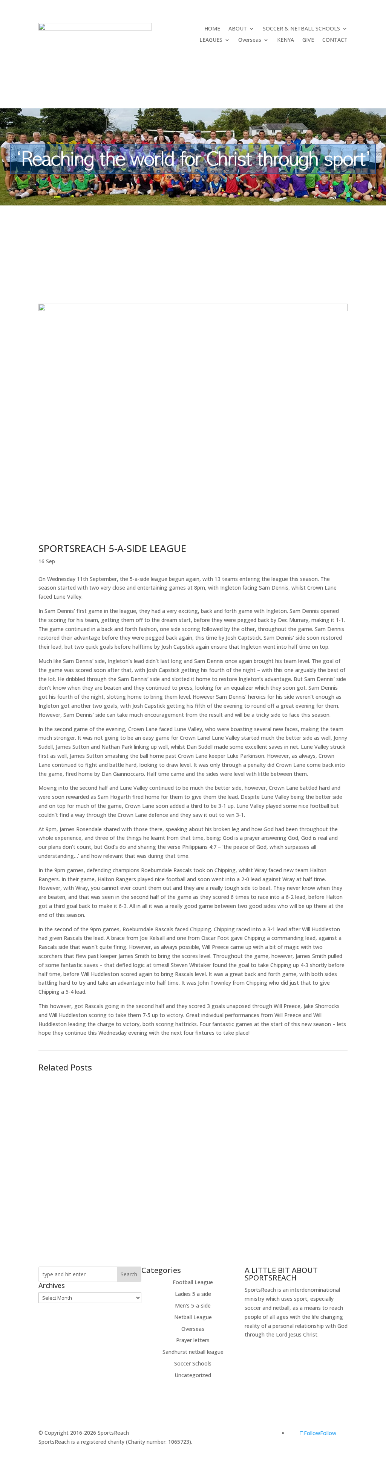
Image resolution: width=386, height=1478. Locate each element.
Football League (193, 1282)
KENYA (285, 40)
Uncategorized (193, 1375)
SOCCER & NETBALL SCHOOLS (301, 29)
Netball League (193, 1317)
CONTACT (335, 40)
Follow (328, 1433)
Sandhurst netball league (193, 1351)
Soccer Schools (192, 1363)
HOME (212, 29)
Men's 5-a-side (193, 1305)
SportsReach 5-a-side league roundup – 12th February (131, 1189)
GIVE (308, 40)
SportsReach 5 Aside (78, 1135)
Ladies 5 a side (193, 1293)
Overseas (249, 40)
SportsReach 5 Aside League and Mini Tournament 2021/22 (140, 1094)
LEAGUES (210, 40)
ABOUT (237, 29)
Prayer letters (193, 1340)
